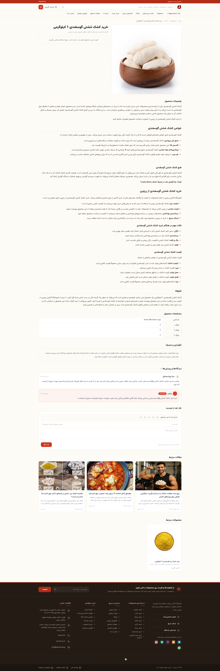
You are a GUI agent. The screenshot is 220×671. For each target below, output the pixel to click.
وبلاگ (137, 13)
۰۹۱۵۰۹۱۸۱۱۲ (42, 2)
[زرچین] (179, 7)
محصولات (160, 13)
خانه (180, 21)
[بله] (162, 642)
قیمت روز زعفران (148, 13)
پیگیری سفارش (82, 13)
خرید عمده (115, 13)
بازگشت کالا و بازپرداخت (85, 613)
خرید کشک (138, 621)
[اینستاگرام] (156, 642)
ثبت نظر (46, 444)
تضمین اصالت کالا (87, 617)
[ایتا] (173, 642)
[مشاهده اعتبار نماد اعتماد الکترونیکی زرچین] (110, 659)
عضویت (44, 589)
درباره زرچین (113, 610)
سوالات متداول (95, 13)
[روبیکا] (167, 642)
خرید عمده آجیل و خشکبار (136, 636)
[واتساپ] (179, 648)
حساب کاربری (49, 7)
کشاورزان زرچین (127, 13)
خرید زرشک (138, 617)
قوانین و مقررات (87, 628)
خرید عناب (138, 613)
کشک (166, 21)
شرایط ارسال (89, 610)
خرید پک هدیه (137, 632)
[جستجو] (63, 7)
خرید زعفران (138, 610)
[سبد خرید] (40, 7)
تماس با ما (70, 13)
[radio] (141, 417)
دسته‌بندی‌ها (173, 13)
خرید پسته (138, 628)
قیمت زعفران (113, 613)
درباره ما (106, 13)
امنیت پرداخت (88, 621)
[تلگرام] (179, 642)
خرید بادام (138, 624)
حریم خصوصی (88, 624)
